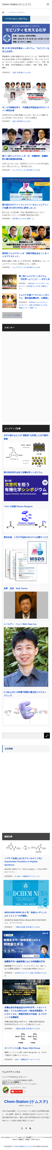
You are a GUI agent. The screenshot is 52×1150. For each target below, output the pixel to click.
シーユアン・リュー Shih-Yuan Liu (20, 624)
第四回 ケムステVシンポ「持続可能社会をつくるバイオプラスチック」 (25, 254)
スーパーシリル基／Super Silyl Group (22, 1048)
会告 (14, 73)
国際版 (20, 1139)
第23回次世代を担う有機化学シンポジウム (23, 472)
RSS (30, 1128)
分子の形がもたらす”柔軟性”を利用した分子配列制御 (26, 437)
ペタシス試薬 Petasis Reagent (18, 506)
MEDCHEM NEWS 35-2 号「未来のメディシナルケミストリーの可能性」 (25, 914)
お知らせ (21, 1137)
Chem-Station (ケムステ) (26, 1101)
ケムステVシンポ (19, 170)
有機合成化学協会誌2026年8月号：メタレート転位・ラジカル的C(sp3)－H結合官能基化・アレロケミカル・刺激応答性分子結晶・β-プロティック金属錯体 (25, 1012)
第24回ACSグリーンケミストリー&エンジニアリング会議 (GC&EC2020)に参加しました (25, 206)
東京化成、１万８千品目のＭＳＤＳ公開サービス (26, 537)
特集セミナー (24, 308)
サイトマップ (38, 1137)
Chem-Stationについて (8, 1137)
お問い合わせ (35, 1139)
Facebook (47, 1137)
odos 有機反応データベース (28, 876)
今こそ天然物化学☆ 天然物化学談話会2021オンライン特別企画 (25, 109)
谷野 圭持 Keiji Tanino (16, 588)
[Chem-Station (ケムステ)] (16, 4)
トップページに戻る (12, 315)
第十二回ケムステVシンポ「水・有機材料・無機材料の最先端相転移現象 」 (25, 157)
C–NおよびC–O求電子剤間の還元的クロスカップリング (25, 694)
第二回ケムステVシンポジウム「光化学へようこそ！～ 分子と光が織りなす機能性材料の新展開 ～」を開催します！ (34, 278)
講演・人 (30, 219)
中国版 (27, 1139)
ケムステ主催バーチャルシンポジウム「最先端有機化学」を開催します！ (34, 297)
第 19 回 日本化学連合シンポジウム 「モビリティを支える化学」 (25, 50)
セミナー (22, 286)
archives (31, 283)
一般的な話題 (20, 927)
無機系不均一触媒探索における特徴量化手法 (24, 961)
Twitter (14, 1139)
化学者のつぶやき (24, 73)
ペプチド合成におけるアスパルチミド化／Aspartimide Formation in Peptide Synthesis (23, 861)
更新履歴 (28, 1137)
